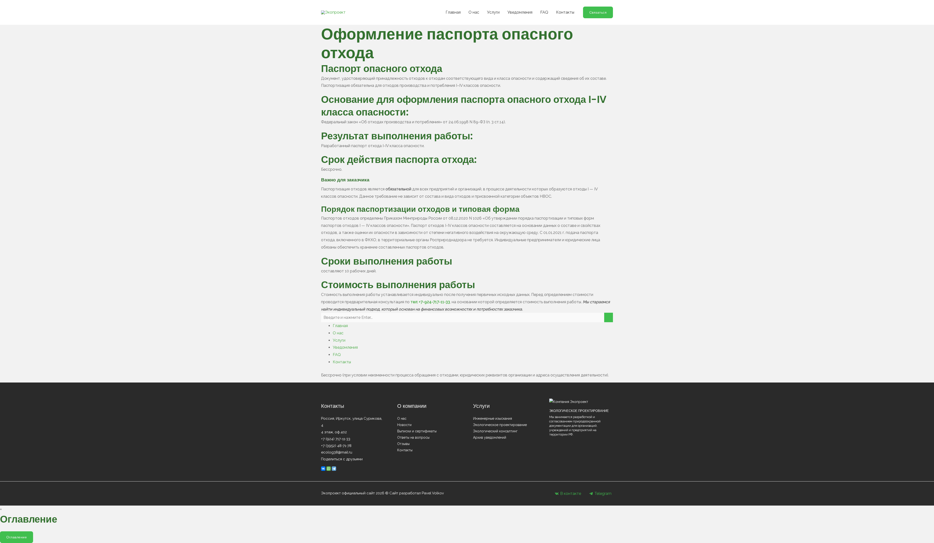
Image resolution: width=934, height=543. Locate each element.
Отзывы (403, 444)
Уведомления (519, 12)
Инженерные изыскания (492, 418)
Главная (453, 12)
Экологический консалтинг (495, 431)
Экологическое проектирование (500, 425)
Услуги (493, 12)
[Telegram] (334, 468)
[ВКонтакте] (323, 468)
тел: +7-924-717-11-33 (430, 302)
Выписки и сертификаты (417, 431)
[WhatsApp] (328, 468)
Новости (404, 425)
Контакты (565, 12)
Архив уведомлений (489, 437)
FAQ (544, 12)
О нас (473, 12)
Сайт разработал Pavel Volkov (416, 493)
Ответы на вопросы (413, 437)
